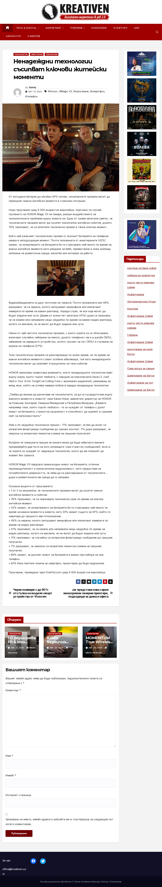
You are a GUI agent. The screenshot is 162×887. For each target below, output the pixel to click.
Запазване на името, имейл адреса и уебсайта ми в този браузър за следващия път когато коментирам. (59, 822)
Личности (13, 36)
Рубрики (76, 27)
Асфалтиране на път (140, 382)
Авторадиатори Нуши (141, 301)
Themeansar (115, 881)
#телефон (31, 96)
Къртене (132, 308)
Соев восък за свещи (140, 368)
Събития (34, 36)
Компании (98, 27)
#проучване (81, 91)
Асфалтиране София (140, 316)
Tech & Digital (26, 27)
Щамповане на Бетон (141, 375)
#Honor (53, 91)
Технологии (51, 54)
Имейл (11, 775)
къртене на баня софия (141, 268)
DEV (137, 27)
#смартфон (97, 91)
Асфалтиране (135, 294)
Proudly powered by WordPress (56, 881)
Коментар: (13, 690)
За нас (6, 860)
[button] (157, 32)
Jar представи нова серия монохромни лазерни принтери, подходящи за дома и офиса (86, 593)
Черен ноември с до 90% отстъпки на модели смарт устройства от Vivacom (32, 593)
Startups (120, 27)
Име (9, 755)
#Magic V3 (65, 91)
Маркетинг (54, 27)
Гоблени (132, 335)
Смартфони (37, 54)
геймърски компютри (141, 275)
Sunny (32, 87)
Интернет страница (18, 795)
